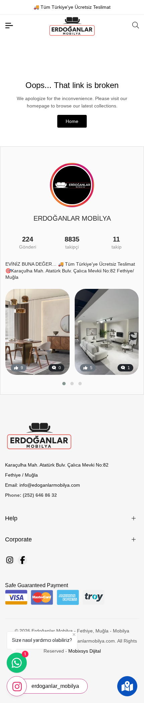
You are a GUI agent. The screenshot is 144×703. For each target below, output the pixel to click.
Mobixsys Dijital (84, 651)
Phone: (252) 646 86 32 (31, 495)
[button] (64, 383)
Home (72, 121)
